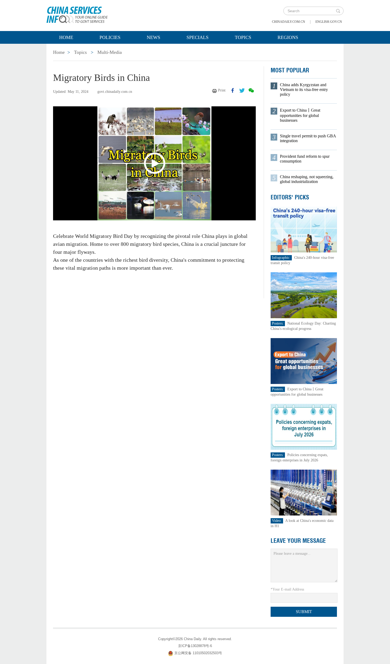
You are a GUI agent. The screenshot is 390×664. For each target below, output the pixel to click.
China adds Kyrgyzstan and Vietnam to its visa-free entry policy (304, 89)
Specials (198, 37)
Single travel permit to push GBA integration (308, 138)
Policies (109, 37)
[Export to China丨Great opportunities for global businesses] (304, 361)
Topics (243, 37)
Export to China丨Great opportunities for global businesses (300, 115)
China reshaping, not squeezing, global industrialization (306, 179)
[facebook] (232, 90)
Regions (288, 37)
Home (66, 37)
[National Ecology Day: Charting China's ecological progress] (304, 295)
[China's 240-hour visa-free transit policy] (304, 229)
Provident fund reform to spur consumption (305, 158)
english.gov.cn (328, 22)
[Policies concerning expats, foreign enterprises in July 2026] (304, 427)
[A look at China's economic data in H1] (304, 492)
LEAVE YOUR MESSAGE (298, 541)
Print (222, 90)
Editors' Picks (290, 197)
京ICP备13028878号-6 (195, 646)
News (153, 37)
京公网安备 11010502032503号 (198, 653)
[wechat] (251, 90)
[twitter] (242, 90)
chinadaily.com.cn (288, 22)
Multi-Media (109, 52)
